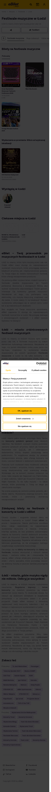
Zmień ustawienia (23, 418)
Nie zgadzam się (24, 426)
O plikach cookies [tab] (39, 370)
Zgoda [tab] (8, 370)
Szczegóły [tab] (22, 370)
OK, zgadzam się (25, 411)
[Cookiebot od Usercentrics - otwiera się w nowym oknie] (36, 363)
